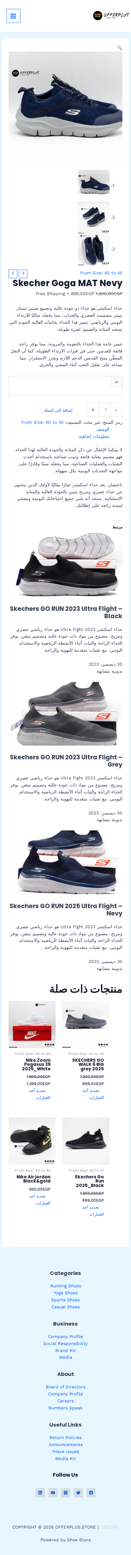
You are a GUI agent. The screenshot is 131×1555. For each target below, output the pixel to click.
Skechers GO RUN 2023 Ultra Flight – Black (66, 612)
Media (65, 1357)
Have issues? (65, 1451)
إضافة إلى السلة (58, 410)
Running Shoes (65, 1285)
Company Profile (65, 1336)
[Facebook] (91, 1492)
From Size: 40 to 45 (101, 272)
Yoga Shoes (66, 1292)
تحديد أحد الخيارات (93, 1094)
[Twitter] (78, 1492)
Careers (65, 1400)
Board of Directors (66, 1386)
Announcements (66, 1444)
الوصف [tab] (102, 429)
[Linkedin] (40, 1492)
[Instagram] (65, 1492)
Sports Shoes (65, 1299)
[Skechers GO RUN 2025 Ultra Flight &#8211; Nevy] (66, 861)
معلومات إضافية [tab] (94, 436)
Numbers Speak (65, 1407)
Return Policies (66, 1437)
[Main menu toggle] (13, 16)
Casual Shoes (66, 1306)
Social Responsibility (65, 1343)
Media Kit (65, 1458)
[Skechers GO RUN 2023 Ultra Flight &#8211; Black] (66, 564)
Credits (109, 1527)
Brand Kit (65, 1350)
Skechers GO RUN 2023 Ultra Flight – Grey (66, 761)
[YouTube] (53, 1492)
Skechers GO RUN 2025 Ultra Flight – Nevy (66, 910)
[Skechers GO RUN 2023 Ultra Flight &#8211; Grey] (66, 713)
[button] (119, 47)
